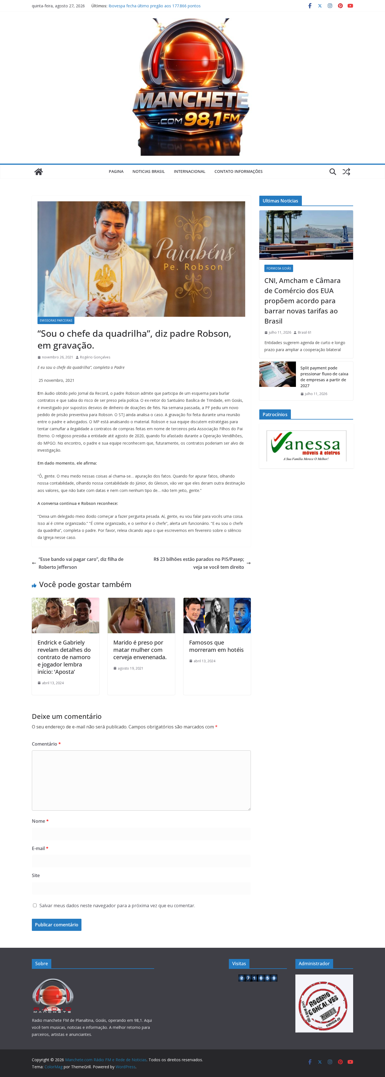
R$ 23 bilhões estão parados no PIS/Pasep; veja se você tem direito (199, 563)
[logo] (53, 978)
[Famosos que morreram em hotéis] (217, 602)
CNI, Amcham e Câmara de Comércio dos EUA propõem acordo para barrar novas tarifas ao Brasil (302, 300)
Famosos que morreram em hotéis (216, 646)
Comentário (46, 744)
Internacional (189, 171)
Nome (40, 821)
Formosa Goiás (279, 268)
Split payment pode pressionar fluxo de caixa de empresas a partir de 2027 (324, 376)
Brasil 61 (305, 332)
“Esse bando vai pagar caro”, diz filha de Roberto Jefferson (81, 563)
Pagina (116, 171)
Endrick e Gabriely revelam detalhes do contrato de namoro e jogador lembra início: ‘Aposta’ (64, 657)
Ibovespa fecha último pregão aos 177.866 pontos (155, 5)
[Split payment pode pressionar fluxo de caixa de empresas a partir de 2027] (277, 381)
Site (36, 875)
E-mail (40, 848)
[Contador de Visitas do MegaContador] (257, 978)
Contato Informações (238, 171)
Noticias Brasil (148, 171)
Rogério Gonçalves (95, 357)
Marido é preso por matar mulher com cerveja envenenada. (140, 650)
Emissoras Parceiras (56, 320)
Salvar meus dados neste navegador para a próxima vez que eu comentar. (117, 905)
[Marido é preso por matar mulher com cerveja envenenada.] (141, 602)
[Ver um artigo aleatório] (346, 172)
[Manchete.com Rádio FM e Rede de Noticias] (38, 172)
